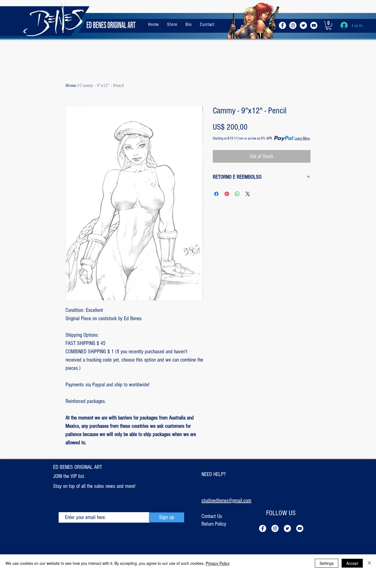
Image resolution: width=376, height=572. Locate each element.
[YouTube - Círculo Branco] (313, 25)
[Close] (369, 563)
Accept (352, 563)
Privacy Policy (218, 563)
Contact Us (211, 516)
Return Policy (213, 524)
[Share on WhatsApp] (237, 194)
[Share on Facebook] (216, 194)
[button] (329, 26)
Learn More (302, 138)
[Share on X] (247, 194)
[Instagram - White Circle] (292, 25)
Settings (327, 563)
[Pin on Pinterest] (227, 194)
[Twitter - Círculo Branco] (303, 25)
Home (71, 85)
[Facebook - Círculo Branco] (282, 25)
